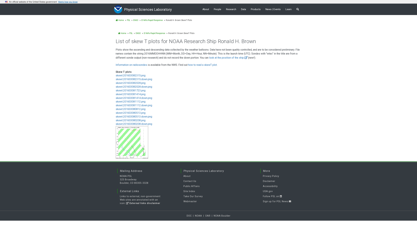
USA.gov (268, 191)
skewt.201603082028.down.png (134, 86)
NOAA (198, 215)
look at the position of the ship (226, 57)
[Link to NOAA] (119, 9)
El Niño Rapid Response (152, 20)
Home (121, 20)
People (217, 9)
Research (231, 9)
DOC (189, 215)
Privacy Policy (271, 176)
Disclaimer (269, 181)
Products (256, 9)
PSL (128, 20)
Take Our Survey (193, 196)
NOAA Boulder (222, 215)
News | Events (273, 9)
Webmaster (190, 201)
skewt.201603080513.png (130, 112)
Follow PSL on (271, 196)
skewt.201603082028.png (130, 83)
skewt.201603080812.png (130, 109)
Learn (289, 9)
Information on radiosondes (132, 64)
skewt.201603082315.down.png (134, 79)
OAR (207, 215)
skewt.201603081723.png (130, 90)
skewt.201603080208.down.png (134, 123)
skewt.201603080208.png (130, 120)
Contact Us (189, 181)
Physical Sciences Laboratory (148, 10)
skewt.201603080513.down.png (134, 116)
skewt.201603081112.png (130, 101)
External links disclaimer (144, 203)
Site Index (189, 191)
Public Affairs (191, 186)
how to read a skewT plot (202, 64)
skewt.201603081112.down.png (134, 105)
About (205, 9)
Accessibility (270, 186)
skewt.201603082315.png (130, 75)
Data (243, 9)
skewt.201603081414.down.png (134, 98)
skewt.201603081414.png (130, 94)
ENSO (135, 20)
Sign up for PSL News (276, 201)
